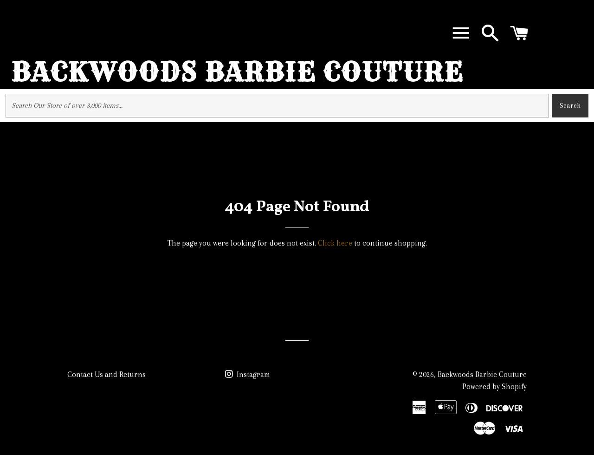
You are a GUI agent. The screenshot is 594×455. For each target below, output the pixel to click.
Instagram (252, 374)
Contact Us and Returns (106, 374)
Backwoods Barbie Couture (238, 71)
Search (570, 105)
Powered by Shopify (494, 386)
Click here (335, 243)
